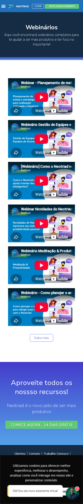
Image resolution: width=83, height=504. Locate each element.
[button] (3, 6)
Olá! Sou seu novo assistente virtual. (32, 490)
